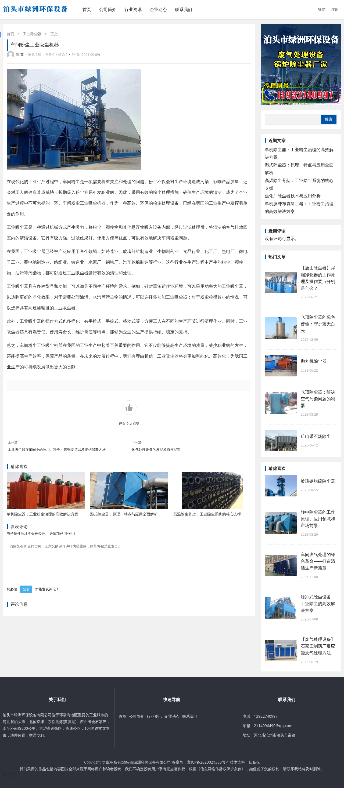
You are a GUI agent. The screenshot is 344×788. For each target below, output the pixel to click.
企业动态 (158, 9)
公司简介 (107, 9)
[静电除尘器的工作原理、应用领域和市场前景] (281, 523)
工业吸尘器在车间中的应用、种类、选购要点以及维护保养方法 (57, 449)
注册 (335, 9)
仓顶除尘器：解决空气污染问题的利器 (318, 398)
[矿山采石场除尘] (281, 440)
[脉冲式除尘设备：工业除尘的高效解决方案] (281, 608)
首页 (87, 9)
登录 (26, 589)
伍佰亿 (254, 762)
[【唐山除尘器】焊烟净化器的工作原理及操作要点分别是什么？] (281, 282)
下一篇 (136, 442)
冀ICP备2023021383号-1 (208, 762)
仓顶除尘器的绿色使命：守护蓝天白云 (318, 323)
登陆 (321, 9)
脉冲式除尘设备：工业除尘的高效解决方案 (318, 603)
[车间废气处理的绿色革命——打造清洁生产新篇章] (281, 565)
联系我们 (183, 9)
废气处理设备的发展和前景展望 (156, 449)
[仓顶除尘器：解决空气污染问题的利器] (281, 403)
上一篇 (12, 442)
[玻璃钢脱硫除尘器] (281, 485)
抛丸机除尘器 (314, 361)
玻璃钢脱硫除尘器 (318, 481)
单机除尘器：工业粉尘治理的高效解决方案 (42, 514)
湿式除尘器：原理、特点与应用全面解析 (124, 514)
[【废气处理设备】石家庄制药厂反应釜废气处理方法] (281, 650)
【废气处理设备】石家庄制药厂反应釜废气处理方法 (318, 646)
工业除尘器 (32, 33)
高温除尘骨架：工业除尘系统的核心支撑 (207, 514)
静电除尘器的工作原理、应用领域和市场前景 (318, 518)
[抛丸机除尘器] (281, 365)
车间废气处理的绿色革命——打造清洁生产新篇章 (318, 561)
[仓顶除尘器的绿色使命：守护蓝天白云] (281, 328)
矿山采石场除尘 (316, 436)
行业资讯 (133, 9)
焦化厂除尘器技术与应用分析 (293, 196)
